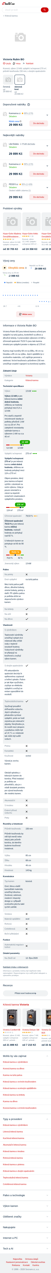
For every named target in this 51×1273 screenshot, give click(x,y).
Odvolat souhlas (38, 1262)
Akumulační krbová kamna (14, 1145)
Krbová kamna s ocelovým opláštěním (19, 1088)
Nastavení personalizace (17, 1262)
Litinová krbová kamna (13, 1132)
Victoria (29, 376)
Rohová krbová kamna (13, 1158)
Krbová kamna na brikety (14, 1095)
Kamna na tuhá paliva (12, 1075)
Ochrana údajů (31, 1259)
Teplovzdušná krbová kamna (15, 1178)
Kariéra (36, 1265)
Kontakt (26, 1265)
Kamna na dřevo (10, 1101)
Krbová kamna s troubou (13, 1151)
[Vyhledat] (45, 9)
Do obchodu (38, 123)
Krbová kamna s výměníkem (15, 1062)
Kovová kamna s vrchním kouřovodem (19, 1108)
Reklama (16, 1265)
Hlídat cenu (27, 314)
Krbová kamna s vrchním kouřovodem (19, 1082)
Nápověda (17, 1259)
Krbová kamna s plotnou (13, 1164)
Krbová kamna (11, 16)
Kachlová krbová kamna (13, 1138)
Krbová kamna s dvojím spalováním (18, 1171)
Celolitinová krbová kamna (14, 1184)
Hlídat (18, 64)
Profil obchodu (28, 144)
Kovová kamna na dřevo (13, 1069)
